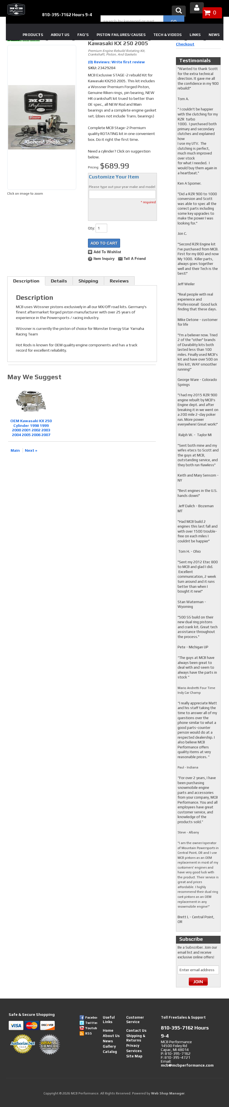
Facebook (91, 1017)
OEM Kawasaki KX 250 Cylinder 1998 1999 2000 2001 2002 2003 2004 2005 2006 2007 (31, 428)
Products (33, 35)
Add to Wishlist (107, 252)
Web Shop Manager (168, 1093)
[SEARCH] (173, 21)
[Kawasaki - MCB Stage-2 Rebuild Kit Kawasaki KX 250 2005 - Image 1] (41, 117)
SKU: (93, 68)
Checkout (185, 44)
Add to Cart (104, 243)
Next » (31, 450)
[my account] (197, 7)
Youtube (91, 1028)
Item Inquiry (104, 259)
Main (15, 450)
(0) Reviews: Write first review (116, 62)
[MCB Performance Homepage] (15, 9)
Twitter (91, 1023)
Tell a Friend (135, 259)
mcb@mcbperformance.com (187, 1065)
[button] (142, 21)
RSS (88, 1033)
